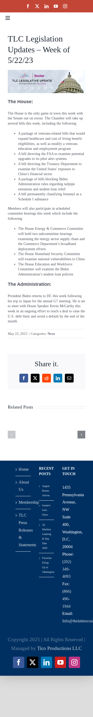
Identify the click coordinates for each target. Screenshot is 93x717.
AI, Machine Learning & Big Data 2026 (46, 536)
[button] (12, 434)
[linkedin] (46, 6)
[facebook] (28, 6)
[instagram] (65, 6)
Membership (23, 502)
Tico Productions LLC (59, 648)
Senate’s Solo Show (46, 510)
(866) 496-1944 (66, 598)
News (51, 334)
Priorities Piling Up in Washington (47, 565)
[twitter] (37, 6)
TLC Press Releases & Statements (23, 530)
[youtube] (56, 6)
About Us (23, 486)
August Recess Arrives (46, 491)
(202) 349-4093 (66, 569)
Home (23, 469)
